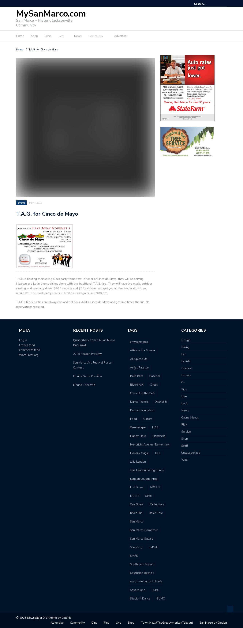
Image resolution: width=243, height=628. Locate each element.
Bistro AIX (137, 385)
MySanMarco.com (51, 14)
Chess (154, 385)
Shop (34, 36)
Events (21, 203)
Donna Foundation (142, 410)
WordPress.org (29, 355)
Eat (183, 354)
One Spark (136, 504)
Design (185, 340)
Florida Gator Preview (87, 376)
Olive (148, 496)
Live (60, 36)
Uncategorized (190, 453)
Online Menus (190, 417)
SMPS (134, 556)
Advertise (120, 36)
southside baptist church (146, 581)
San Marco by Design (213, 623)
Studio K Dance (140, 598)
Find (106, 623)
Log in (23, 340)
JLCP (158, 453)
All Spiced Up (139, 359)
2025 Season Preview (87, 354)
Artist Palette (139, 367)
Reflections (157, 504)
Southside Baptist (142, 573)
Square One (137, 590)
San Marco (137, 521)
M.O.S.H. (155, 487)
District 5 (161, 402)
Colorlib (67, 618)
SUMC (161, 598)
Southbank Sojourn (142, 564)
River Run (136, 513)
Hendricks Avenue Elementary (150, 444)
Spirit (184, 446)
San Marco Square (141, 539)
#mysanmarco (139, 342)
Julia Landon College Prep (147, 470)
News (78, 36)
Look (184, 403)
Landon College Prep (144, 479)
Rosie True (156, 513)
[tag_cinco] (44, 246)
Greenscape (138, 427)
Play (184, 424)
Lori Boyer (137, 487)
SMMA (153, 547)
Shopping (136, 547)
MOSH (134, 496)
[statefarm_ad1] (187, 88)
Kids (184, 389)
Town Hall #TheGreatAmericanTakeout (167, 623)
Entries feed (27, 345)
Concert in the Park (142, 393)
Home (20, 36)
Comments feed (29, 350)
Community (96, 36)
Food (133, 419)
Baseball (155, 376)
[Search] (224, 3)
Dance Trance (139, 402)
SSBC (155, 590)
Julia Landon (138, 462)
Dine (48, 36)
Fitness (186, 375)
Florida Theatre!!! (84, 385)
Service (186, 431)
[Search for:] (206, 3)
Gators (147, 419)
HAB (155, 427)
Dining (185, 347)
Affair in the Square (142, 350)
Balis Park (136, 376)
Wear (185, 460)
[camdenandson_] (187, 142)
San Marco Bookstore (144, 530)
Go (183, 382)
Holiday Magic (139, 453)
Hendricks (158, 436)
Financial (186, 368)
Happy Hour (138, 436)
